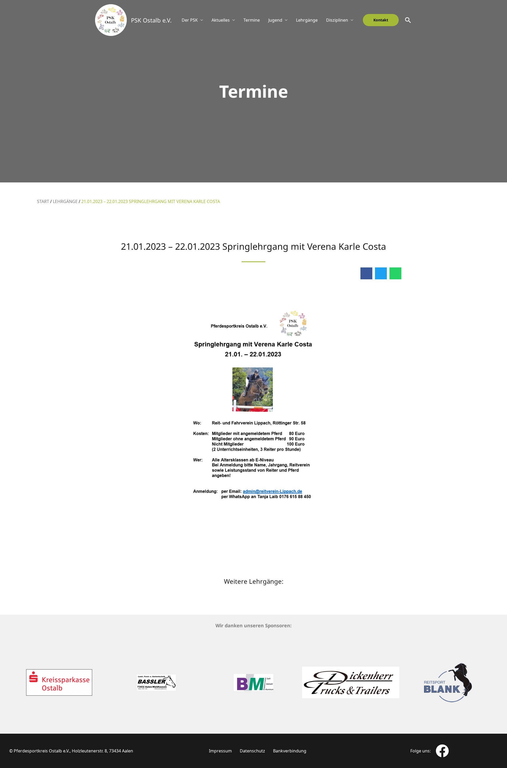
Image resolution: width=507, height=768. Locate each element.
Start (43, 201)
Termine (251, 20)
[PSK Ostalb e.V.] (111, 19)
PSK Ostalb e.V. (151, 20)
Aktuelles (221, 20)
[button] (381, 20)
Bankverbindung (289, 751)
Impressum (220, 751)
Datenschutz (252, 751)
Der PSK (190, 20)
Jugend (275, 20)
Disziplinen (337, 20)
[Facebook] (442, 750)
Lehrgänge (307, 20)
